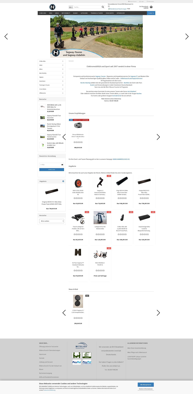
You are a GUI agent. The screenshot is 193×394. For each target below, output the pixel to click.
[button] (132, 1)
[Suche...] (103, 7)
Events (92, 85)
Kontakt (41, 358)
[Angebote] (63, 181)
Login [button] (142, 1)
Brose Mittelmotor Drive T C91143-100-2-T (78, 136)
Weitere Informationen (146, 389)
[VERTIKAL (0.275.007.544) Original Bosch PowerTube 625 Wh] (51, 191)
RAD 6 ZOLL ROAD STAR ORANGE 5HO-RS (78, 192)
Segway (75, 13)
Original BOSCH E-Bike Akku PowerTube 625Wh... (144, 192)
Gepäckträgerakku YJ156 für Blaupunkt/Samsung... (144, 229)
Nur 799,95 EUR (51, 209)
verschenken (131, 91)
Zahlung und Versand (45, 362)
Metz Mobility (66, 13)
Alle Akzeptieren (145, 385)
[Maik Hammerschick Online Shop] (52, 7)
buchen (139, 93)
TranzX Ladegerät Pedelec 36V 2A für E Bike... (78, 229)
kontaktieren (116, 96)
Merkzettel (151, 1)
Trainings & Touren (97, 13)
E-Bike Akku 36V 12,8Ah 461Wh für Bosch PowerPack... (122, 229)
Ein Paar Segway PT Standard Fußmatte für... (78, 265)
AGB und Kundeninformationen (49, 377)
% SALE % (151, 13)
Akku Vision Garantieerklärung (136, 348)
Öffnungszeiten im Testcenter (48, 346)
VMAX (50, 13)
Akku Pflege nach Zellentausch (137, 352)
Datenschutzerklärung (49, 390)
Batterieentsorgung (45, 373)
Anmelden (51, 169)
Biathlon (127, 83)
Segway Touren (100, 76)
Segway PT (134, 76)
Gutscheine (84, 13)
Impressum (42, 354)
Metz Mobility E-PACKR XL (100, 264)
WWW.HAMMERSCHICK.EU (121, 159)
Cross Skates (110, 13)
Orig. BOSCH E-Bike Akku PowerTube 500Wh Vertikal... (122, 192)
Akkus (57, 13)
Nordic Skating (85, 83)
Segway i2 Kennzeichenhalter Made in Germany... (100, 192)
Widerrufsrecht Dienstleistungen (49, 350)
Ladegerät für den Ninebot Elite (100, 228)
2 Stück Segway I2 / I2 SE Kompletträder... (78, 311)
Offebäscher (121, 13)
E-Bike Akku (42, 13)
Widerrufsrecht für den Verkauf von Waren (50, 367)
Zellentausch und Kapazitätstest (131, 78)
